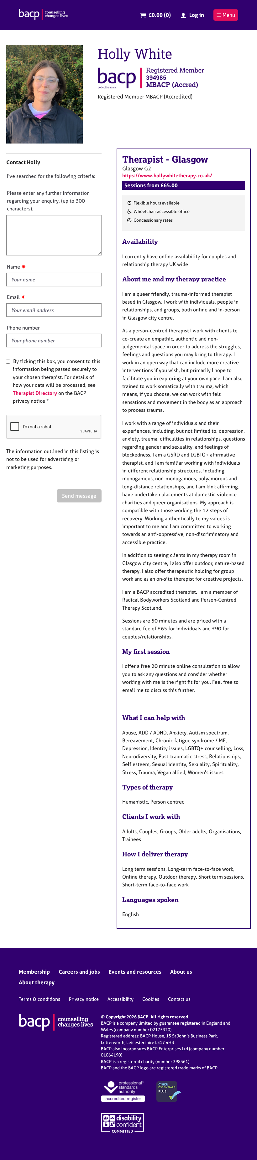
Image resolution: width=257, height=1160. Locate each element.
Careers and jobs (79, 971)
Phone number (23, 328)
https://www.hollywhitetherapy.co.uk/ (167, 175)
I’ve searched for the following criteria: (51, 176)
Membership (34, 971)
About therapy (37, 982)
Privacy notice (84, 999)
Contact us (179, 999)
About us (181, 971)
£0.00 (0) (160, 15)
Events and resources (135, 971)
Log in (196, 15)
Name (13, 267)
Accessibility (121, 999)
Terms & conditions (39, 999)
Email (13, 297)
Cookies (150, 999)
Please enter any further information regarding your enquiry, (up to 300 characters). (48, 201)
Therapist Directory (35, 393)
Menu (229, 15)
